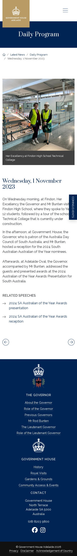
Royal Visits (39, 473)
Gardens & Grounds (38, 479)
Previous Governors (38, 415)
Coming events (73, 207)
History (38, 467)
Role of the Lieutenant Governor (39, 433)
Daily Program (39, 54)
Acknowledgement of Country (54, 550)
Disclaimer (27, 550)
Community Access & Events (39, 485)
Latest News (17, 54)
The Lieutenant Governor (38, 427)
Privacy (13, 550)
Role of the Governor (38, 408)
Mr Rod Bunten (38, 421)
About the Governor (38, 402)
